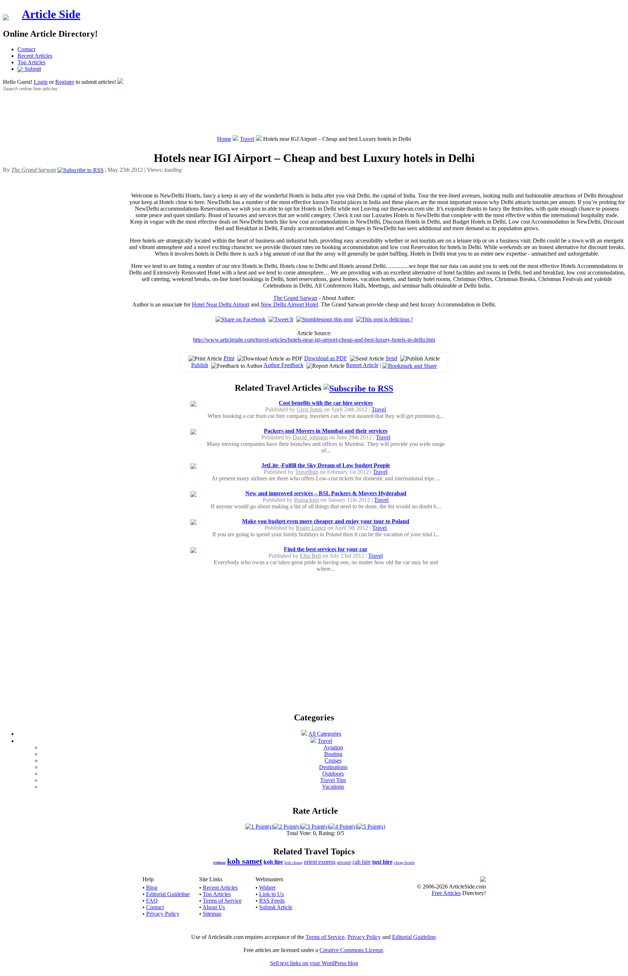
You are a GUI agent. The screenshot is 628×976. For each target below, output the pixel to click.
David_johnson (310, 437)
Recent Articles (34, 56)
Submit (32, 69)
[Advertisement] (314, 117)
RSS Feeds (272, 901)
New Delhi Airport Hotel (289, 304)
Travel (247, 139)
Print (229, 358)
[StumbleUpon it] (324, 319)
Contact (26, 49)
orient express (319, 862)
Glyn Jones (309, 409)
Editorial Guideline (168, 894)
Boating (333, 754)
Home (224, 139)
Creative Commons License (351, 950)
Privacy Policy (163, 914)
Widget (267, 887)
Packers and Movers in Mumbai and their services (325, 431)
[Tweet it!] (281, 319)
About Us (213, 907)
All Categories (324, 734)
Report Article (362, 365)
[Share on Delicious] (384, 319)
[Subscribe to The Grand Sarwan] (80, 170)
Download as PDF (325, 358)
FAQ (152, 901)
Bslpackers (306, 500)
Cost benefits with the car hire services (326, 403)
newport (344, 862)
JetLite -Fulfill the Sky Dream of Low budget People (325, 465)
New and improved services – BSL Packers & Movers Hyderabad (325, 493)
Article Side (51, 14)
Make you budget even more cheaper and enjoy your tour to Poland (325, 521)
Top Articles (31, 62)
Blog (151, 887)
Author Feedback (283, 365)
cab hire (362, 862)
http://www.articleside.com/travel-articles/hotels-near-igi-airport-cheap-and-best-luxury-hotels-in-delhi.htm (314, 340)
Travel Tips (333, 780)
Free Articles (446, 893)
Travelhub (306, 472)
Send (391, 358)
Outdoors (333, 773)
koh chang (293, 862)
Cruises (333, 760)
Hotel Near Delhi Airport (220, 304)
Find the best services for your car (325, 549)
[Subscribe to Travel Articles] (358, 388)
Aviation (333, 747)
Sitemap (212, 914)
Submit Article (275, 907)
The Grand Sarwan (295, 298)
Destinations (333, 767)
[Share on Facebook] (240, 319)
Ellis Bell (310, 556)
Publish (199, 365)
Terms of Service (222, 901)
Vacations (333, 787)
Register (64, 82)
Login (41, 82)
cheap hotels (404, 862)
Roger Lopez (311, 528)
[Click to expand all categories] (304, 734)
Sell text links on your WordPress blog (314, 963)
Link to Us (271, 894)
